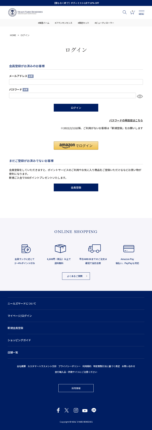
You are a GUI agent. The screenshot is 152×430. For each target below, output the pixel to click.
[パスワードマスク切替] (139, 96)
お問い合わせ (128, 366)
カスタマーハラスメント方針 (42, 366)
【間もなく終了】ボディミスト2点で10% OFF (76, 2)
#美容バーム (43, 22)
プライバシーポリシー (69, 366)
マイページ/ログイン (20, 316)
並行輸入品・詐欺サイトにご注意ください (76, 371)
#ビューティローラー (104, 22)
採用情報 (76, 388)
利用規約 (86, 366)
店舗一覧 (13, 352)
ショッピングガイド (19, 340)
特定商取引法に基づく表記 (106, 366)
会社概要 (21, 366)
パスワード (17, 89)
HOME (13, 35)
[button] (76, 145)
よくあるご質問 (74, 276)
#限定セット (83, 22)
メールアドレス (20, 76)
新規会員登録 (15, 328)
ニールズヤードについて (22, 303)
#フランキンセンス (63, 22)
